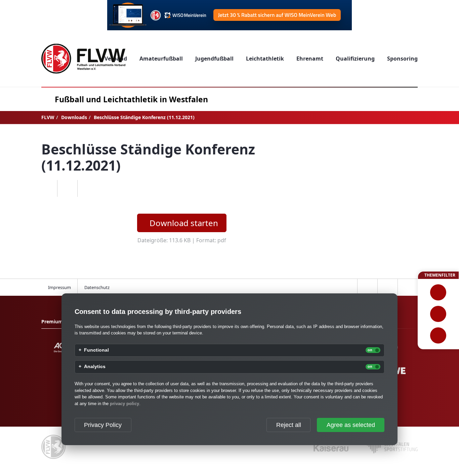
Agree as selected (351, 425)
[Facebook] (47, 188)
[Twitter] (67, 188)
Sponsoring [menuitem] (402, 58)
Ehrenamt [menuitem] (309, 58)
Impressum (59, 287)
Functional (96, 350)
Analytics (95, 366)
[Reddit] (87, 188)
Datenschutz (97, 287)
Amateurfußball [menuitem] (161, 58)
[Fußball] (438, 292)
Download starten (184, 222)
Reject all (288, 425)
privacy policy (124, 403)
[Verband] (438, 335)
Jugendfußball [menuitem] (214, 58)
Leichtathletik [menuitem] (265, 58)
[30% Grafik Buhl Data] (229, 15)
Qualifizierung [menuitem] (355, 58)
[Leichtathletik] (438, 314)
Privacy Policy (103, 425)
